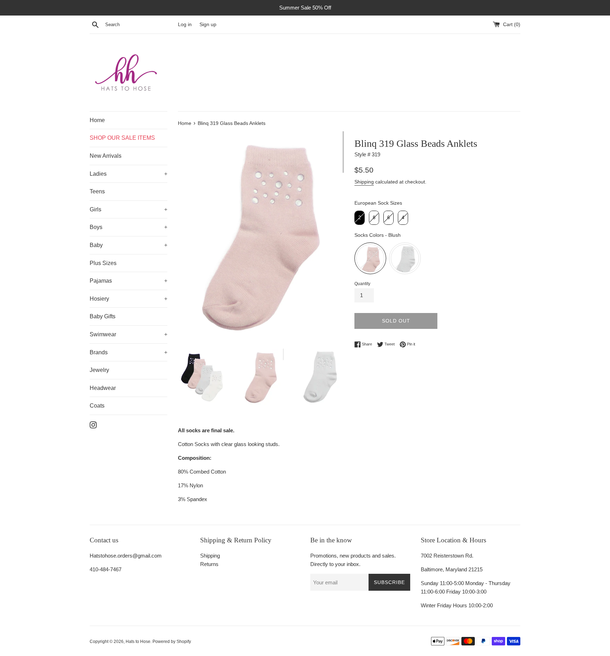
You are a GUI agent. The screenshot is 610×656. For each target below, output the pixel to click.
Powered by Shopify (171, 641)
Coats (97, 406)
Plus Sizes (103, 263)
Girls (95, 209)
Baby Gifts (102, 316)
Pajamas (101, 281)
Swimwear (103, 334)
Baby (96, 245)
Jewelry (99, 370)
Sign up (207, 24)
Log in (185, 24)
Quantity (362, 283)
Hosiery (99, 299)
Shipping (364, 182)
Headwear (103, 388)
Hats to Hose (138, 641)
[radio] (359, 218)
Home (97, 120)
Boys (96, 227)
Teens (97, 191)
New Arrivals (105, 156)
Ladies (98, 174)
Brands (99, 352)
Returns (209, 564)
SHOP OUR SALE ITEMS (122, 138)
